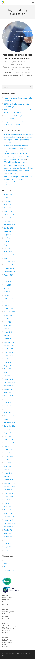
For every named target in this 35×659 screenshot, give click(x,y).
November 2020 (9, 423)
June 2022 (7, 362)
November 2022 (9, 345)
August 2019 (8, 456)
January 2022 (8, 379)
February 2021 (9, 416)
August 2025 (8, 235)
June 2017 (7, 543)
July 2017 (7, 540)
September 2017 (9, 533)
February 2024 (9, 295)
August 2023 (8, 315)
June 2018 (7, 503)
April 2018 (7, 510)
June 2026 (7, 201)
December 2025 (9, 221)
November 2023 (9, 305)
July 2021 (7, 399)
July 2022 (7, 359)
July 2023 (7, 319)
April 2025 (7, 248)
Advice (6, 560)
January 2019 (8, 480)
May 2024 (7, 285)
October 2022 (8, 349)
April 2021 (7, 409)
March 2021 (8, 413)
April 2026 (7, 208)
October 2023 (8, 308)
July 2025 (7, 238)
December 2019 (9, 443)
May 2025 (7, 245)
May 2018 (7, 507)
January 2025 (8, 258)
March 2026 (8, 211)
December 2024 (9, 262)
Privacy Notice (20, 653)
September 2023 (9, 312)
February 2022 (9, 376)
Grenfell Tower (24, 67)
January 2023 (8, 339)
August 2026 (8, 194)
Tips (5, 567)
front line (17, 67)
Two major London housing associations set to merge (18, 181)
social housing (24, 69)
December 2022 (9, 342)
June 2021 (7, 402)
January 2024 (8, 298)
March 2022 (8, 372)
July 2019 (7, 460)
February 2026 (9, 215)
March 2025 (8, 251)
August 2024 (8, 275)
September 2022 (9, 352)
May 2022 (7, 366)
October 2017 (8, 530)
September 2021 (9, 392)
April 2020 (7, 436)
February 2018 (9, 517)
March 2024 (8, 292)
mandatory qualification (12, 69)
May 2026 (7, 204)
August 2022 (8, 355)
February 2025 (9, 255)
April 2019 (7, 470)
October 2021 (8, 389)
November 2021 (9, 386)
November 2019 (9, 446)
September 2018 (9, 493)
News (6, 563)
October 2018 (8, 490)
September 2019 (9, 453)
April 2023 (7, 329)
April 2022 (7, 369)
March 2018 (8, 513)
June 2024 (7, 282)
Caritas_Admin (23, 62)
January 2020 (8, 439)
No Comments (17, 64)
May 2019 (7, 466)
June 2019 (7, 463)
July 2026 (7, 198)
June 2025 (7, 241)
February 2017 (9, 550)
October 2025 (8, 228)
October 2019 (8, 449)
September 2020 (9, 426)
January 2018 (8, 520)
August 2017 (8, 537)
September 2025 (9, 231)
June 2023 (7, 322)
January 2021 (8, 419)
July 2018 (7, 500)
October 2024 (8, 268)
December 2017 (9, 523)
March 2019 (8, 473)
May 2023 (7, 325)
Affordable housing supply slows (15, 162)
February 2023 (9, 335)
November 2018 (9, 486)
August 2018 (8, 496)
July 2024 (7, 278)
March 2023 (8, 332)
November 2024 (9, 265)
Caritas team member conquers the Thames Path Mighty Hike (18, 170)
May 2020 (7, 433)
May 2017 (7, 547)
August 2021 (8, 396)
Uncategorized (9, 570)
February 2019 (9, 476)
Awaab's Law (9, 67)
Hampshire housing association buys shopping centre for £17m (18, 139)
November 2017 (9, 527)
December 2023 (9, 302)
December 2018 (9, 483)
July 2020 (7, 429)
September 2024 (9, 272)
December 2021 (9, 382)
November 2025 (9, 225)
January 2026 (8, 218)
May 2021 (7, 406)
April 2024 (7, 288)
